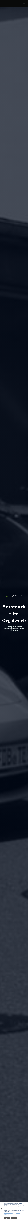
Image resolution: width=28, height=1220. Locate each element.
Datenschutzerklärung (8, 1213)
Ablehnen (14, 1218)
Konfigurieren (6, 1214)
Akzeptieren (6, 1218)
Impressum (18, 1213)
